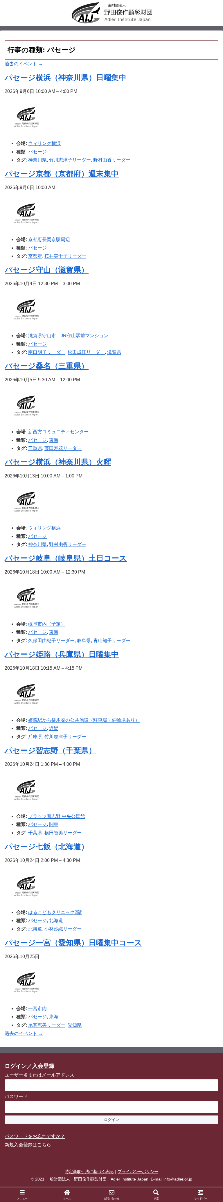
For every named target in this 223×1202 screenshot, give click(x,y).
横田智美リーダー (63, 832)
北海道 (56, 920)
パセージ (37, 151)
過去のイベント (24, 63)
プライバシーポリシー (138, 1171)
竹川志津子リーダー (70, 159)
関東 (53, 824)
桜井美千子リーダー (65, 256)
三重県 (35, 448)
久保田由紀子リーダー (51, 640)
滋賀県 (114, 352)
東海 (53, 440)
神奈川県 (37, 159)
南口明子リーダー (46, 352)
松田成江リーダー (86, 352)
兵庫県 (35, 736)
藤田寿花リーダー (63, 448)
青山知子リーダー (111, 640)
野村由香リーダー (111, 159)
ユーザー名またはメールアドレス (39, 1074)
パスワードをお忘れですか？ (35, 1136)
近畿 (53, 728)
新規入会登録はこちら (28, 1144)
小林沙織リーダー (63, 928)
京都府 (35, 256)
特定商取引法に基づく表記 (89, 1171)
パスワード (16, 1096)
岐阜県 (84, 640)
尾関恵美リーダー (46, 1025)
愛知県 (75, 1025)
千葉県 (35, 832)
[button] (206, 883)
